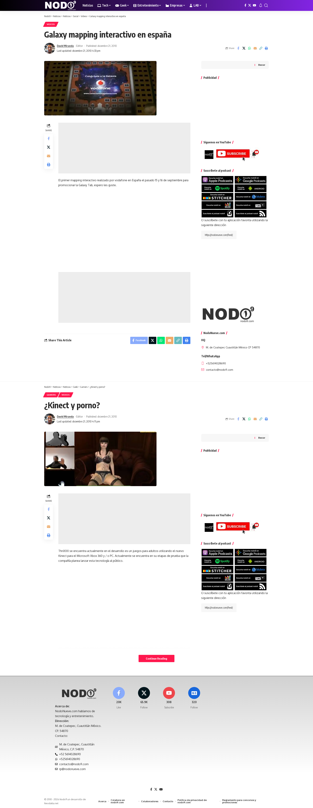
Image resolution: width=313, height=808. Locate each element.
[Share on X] (243, 48)
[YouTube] (254, 5)
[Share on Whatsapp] (249, 48)
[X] (249, 5)
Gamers (51, 394)
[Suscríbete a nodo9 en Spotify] (217, 188)
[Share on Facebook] (238, 48)
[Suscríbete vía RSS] (250, 213)
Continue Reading (156, 658)
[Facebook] (245, 5)
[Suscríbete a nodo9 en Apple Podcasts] (217, 179)
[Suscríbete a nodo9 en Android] (250, 188)
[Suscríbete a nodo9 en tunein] (250, 205)
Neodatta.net (51, 803)
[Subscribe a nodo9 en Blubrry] (250, 196)
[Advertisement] (124, 148)
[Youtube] (169, 698)
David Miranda (65, 45)
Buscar (261, 65)
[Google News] (194, 698)
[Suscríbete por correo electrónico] (217, 213)
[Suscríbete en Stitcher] (217, 196)
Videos (51, 24)
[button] (206, 5)
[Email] (255, 48)
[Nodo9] (60, 5)
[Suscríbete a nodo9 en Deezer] (217, 205)
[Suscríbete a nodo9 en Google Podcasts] (250, 179)
